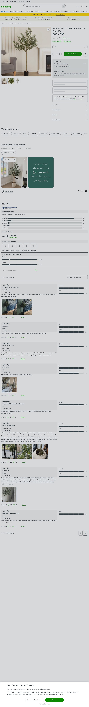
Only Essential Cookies (34, 700)
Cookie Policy (48, 695)
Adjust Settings (44, 704)
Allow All (54, 700)
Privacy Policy (59, 695)
